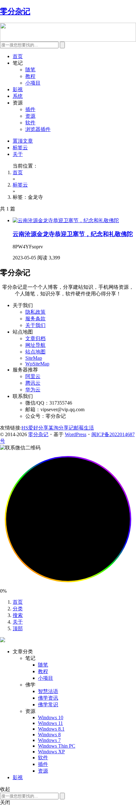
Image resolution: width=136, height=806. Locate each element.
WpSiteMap (37, 363)
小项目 (32, 83)
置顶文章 (23, 141)
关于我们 (35, 325)
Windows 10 (50, 717)
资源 (30, 116)
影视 (18, 89)
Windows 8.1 (51, 729)
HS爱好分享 (35, 427)
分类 (18, 608)
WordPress (75, 434)
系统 (18, 96)
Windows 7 (49, 740)
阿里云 (32, 376)
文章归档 (35, 338)
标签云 (20, 147)
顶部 (18, 628)
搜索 (18, 615)
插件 (30, 109)
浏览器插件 (38, 129)
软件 (30, 122)
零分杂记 (38, 434)
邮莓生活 (84, 427)
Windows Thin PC (56, 746)
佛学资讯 (48, 698)
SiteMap (33, 358)
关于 (18, 154)
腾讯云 (32, 383)
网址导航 (35, 345)
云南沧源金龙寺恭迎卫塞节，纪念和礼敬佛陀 (73, 234)
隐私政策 (35, 312)
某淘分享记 (61, 427)
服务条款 (35, 318)
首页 (18, 56)
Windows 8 (49, 734)
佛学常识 (48, 704)
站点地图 (35, 351)
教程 (30, 76)
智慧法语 (48, 691)
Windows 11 (50, 723)
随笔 (30, 69)
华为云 (32, 389)
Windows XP (51, 751)
